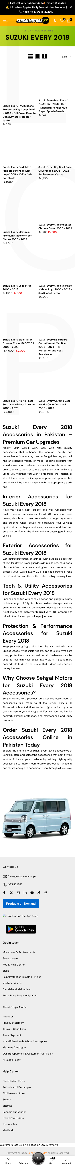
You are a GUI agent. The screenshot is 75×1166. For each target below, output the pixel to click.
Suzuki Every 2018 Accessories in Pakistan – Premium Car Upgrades (37, 434)
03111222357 (15, 884)
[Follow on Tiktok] (39, 892)
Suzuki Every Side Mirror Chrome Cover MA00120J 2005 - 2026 (18, 343)
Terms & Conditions (14, 1029)
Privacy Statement (13, 1022)
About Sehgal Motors (15, 1007)
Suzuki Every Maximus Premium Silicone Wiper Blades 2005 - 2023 (17, 235)
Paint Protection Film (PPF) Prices (22, 976)
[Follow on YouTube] (32, 892)
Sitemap (7, 1105)
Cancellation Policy (14, 1081)
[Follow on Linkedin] (25, 892)
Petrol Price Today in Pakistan (20, 995)
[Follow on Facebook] (4, 892)
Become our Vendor (14, 1112)
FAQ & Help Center (14, 964)
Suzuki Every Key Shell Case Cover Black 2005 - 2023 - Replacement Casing (55, 170)
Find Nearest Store (14, 1093)
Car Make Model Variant (17, 989)
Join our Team (11, 1124)
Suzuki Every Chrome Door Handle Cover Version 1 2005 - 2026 (54, 404)
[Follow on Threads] (46, 892)
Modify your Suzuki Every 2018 (26, 447)
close (71, 7)
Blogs (6, 970)
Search (7, 1099)
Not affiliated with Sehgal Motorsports (25, 1041)
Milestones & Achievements (19, 952)
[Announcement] (36, 7)
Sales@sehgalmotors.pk (22, 876)
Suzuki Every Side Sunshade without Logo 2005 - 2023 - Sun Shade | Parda (55, 289)
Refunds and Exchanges (17, 1087)
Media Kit (8, 1130)
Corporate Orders (13, 1118)
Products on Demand (21, 903)
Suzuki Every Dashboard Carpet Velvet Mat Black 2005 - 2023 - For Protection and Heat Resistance (53, 347)
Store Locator (11, 958)
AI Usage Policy (12, 1059)
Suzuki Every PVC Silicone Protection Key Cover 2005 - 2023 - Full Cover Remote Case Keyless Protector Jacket (19, 113)
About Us (8, 1016)
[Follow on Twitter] (11, 892)
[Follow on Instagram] (18, 892)
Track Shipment (12, 1035)
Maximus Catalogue (14, 1047)
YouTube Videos (12, 983)
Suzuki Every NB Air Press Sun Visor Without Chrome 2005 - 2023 (19, 404)
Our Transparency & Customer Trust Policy (28, 1053)
